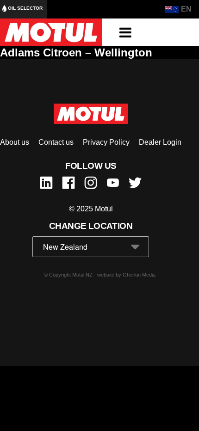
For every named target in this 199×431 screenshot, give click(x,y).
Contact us (56, 142)
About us (14, 142)
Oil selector (24, 8)
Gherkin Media (139, 274)
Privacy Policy (106, 142)
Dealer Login (160, 142)
